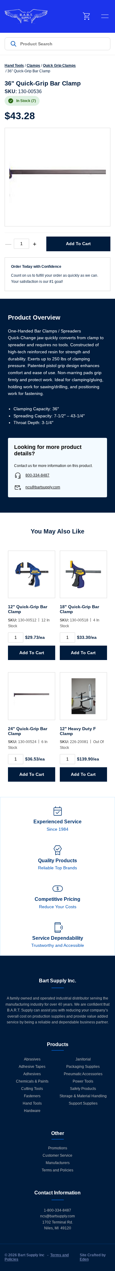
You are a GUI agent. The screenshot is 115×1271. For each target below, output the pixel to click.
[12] (31, 578)
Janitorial (83, 1059)
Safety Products (83, 1089)
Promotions (57, 1148)
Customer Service (57, 1155)
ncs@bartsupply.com (42, 487)
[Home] (26, 16)
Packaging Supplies (83, 1066)
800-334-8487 (37, 475)
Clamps (33, 65)
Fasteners (32, 1096)
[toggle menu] (104, 16)
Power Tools (83, 1081)
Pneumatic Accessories (83, 1074)
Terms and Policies (57, 1170)
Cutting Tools (32, 1089)
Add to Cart (78, 243)
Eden (84, 1259)
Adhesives (32, 1074)
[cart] (86, 16)
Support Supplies (83, 1103)
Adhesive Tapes (32, 1066)
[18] (83, 578)
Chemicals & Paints (32, 1081)
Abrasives (32, 1059)
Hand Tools (14, 65)
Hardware (32, 1111)
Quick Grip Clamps (59, 65)
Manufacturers (58, 1163)
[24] (31, 699)
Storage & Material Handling (83, 1096)
